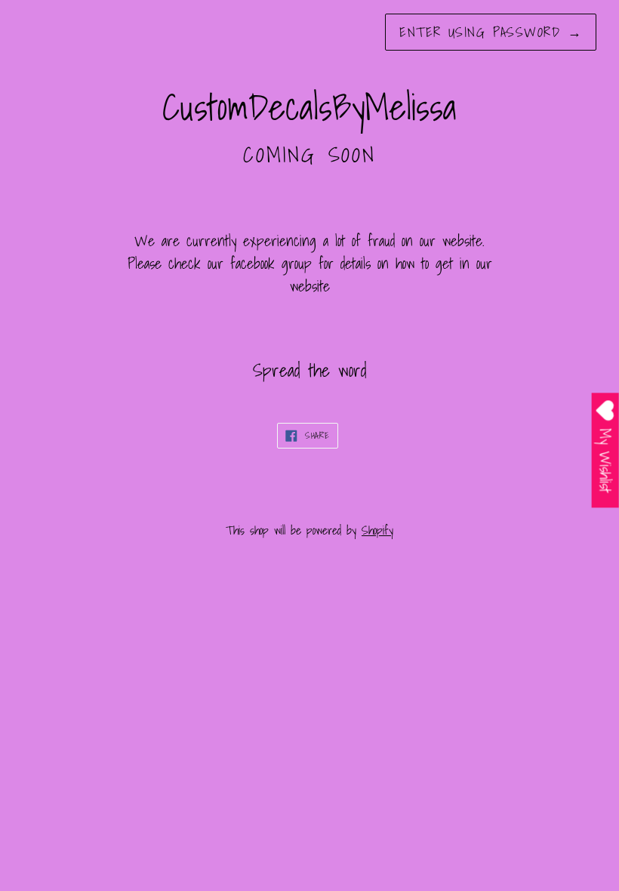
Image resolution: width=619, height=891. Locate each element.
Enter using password (490, 32)
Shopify (377, 530)
